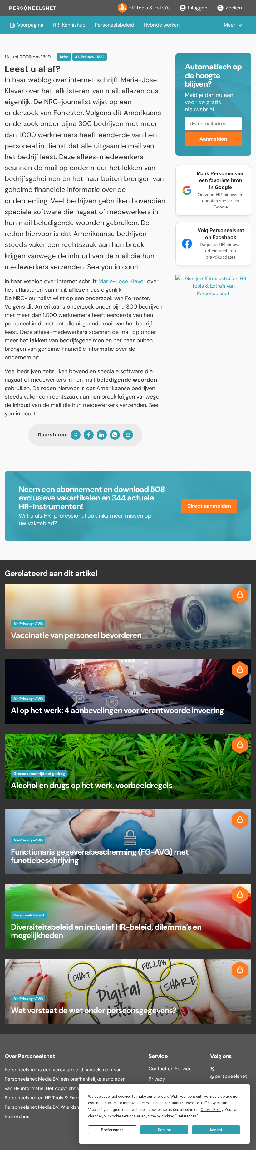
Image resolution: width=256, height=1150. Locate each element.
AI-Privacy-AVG (89, 56)
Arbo (63, 56)
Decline (164, 1130)
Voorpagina (30, 25)
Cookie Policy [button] (212, 1109)
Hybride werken (162, 25)
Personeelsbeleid (114, 25)
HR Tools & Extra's (149, 7)
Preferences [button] (186, 1116)
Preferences (112, 1130)
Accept (216, 1130)
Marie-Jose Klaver (121, 281)
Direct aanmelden (209, 506)
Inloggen (197, 7)
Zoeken (234, 7)
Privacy (157, 1079)
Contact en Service (170, 1069)
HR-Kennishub (69, 25)
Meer (229, 25)
